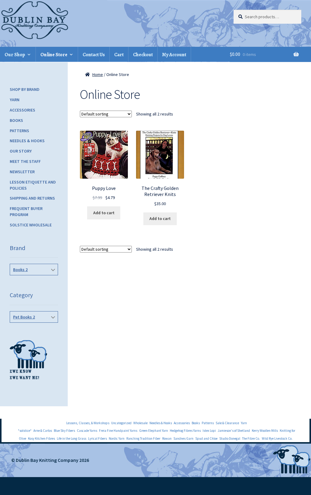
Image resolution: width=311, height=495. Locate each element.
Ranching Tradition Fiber (143, 438)
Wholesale (140, 423)
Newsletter (22, 171)
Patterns (19, 130)
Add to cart (103, 212)
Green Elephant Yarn (153, 430)
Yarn (14, 99)
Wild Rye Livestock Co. (277, 438)
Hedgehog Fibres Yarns (185, 430)
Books (16, 120)
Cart (119, 54)
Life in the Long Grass (71, 438)
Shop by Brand (24, 89)
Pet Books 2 (24, 317)
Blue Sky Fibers (64, 430)
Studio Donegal (229, 438)
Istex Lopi (209, 430)
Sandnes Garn (183, 438)
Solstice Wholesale (31, 225)
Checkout (143, 54)
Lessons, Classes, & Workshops (87, 423)
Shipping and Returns (32, 198)
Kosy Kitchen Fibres (41, 438)
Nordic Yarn (117, 438)
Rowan (167, 438)
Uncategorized (121, 423)
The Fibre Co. (251, 438)
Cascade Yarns (87, 430)
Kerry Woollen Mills (265, 430)
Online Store (53, 54)
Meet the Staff (25, 161)
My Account (174, 54)
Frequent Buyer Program (26, 211)
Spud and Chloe (206, 438)
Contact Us (94, 54)
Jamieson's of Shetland (234, 430)
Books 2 (20, 269)
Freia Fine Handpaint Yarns (118, 430)
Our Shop (15, 54)
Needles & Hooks (27, 140)
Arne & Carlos (42, 430)
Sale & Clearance (227, 423)
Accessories (22, 110)
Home (97, 74)
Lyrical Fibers (97, 438)
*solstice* (25, 430)
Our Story (21, 151)
